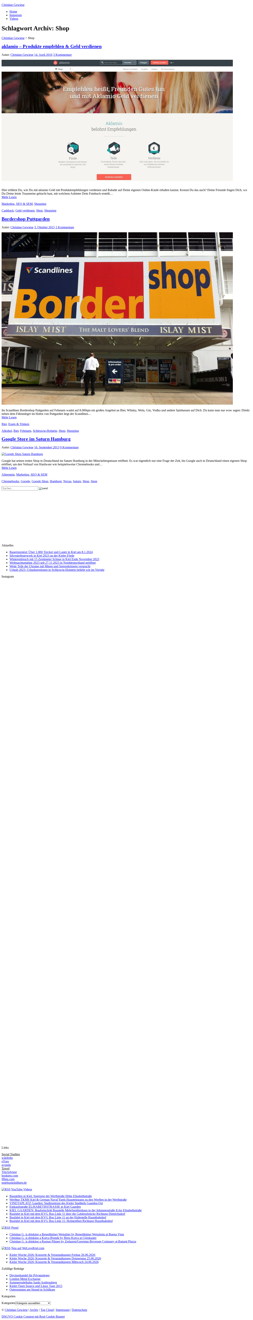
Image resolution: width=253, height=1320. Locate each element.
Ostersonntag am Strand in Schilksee (32, 1289)
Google (25, 481)
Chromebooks (10, 481)
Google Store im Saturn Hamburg (36, 439)
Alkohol (7, 430)
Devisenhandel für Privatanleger (29, 1275)
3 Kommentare (62, 54)
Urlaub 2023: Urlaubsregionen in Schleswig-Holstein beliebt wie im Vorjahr (56, 569)
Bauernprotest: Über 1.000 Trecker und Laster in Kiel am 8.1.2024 (51, 552)
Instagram (15, 15)
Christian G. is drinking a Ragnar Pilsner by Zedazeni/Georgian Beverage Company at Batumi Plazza (72, 1241)
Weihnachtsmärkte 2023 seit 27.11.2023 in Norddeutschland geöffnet (52, 562)
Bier (4, 424)
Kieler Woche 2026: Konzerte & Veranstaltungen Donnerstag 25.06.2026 (55, 1258)
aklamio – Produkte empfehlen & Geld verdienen (52, 46)
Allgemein (8, 474)
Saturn (77, 481)
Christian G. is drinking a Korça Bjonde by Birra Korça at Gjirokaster (52, 1238)
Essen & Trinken (18, 424)
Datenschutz (79, 1310)
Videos (13, 18)
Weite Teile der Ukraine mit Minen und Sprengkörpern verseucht (49, 566)
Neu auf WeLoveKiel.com (27, 1248)
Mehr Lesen (9, 197)
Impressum (63, 1310)
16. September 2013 (46, 447)
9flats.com (8, 1179)
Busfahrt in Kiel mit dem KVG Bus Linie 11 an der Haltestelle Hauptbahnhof (57, 1217)
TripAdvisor (9, 1172)
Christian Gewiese (13, 5)
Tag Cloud (47, 1310)
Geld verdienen (25, 210)
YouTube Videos (21, 1189)
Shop (39, 210)
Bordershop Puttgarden (26, 218)
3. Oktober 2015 (44, 227)
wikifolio (7, 1157)
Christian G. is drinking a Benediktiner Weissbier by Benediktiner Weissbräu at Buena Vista (66, 1234)
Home (13, 11)
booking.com (10, 1175)
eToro (5, 1161)
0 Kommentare (69, 447)
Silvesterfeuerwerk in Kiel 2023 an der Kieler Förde (41, 555)
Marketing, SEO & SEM (17, 203)
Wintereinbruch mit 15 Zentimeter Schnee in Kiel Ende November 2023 (54, 559)
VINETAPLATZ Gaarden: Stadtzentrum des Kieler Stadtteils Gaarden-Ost (56, 1203)
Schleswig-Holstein (45, 430)
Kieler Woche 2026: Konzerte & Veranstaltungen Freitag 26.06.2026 (52, 1255)
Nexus (67, 481)
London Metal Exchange (25, 1279)
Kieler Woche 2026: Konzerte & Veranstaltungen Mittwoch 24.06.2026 (54, 1262)
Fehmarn (25, 430)
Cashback (8, 210)
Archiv (34, 1310)
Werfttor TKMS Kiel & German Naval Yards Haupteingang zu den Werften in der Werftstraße (68, 1199)
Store (94, 481)
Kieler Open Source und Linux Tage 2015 (35, 1286)
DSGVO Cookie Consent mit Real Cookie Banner (33, 1316)
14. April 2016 (43, 54)
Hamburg (56, 481)
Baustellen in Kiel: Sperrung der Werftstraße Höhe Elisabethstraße (50, 1196)
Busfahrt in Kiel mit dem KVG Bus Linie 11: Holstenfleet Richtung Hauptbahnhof (61, 1221)
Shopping (40, 203)
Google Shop (40, 481)
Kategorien (8, 1303)
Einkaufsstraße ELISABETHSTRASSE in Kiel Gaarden (45, 1206)
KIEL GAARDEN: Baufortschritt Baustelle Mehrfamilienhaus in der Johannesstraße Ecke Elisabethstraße (75, 1210)
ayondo (6, 1165)
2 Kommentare (65, 227)
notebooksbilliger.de (14, 1182)
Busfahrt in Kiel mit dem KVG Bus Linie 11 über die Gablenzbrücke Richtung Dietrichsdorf (67, 1213)
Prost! (15, 1227)
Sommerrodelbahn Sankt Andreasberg (33, 1282)
